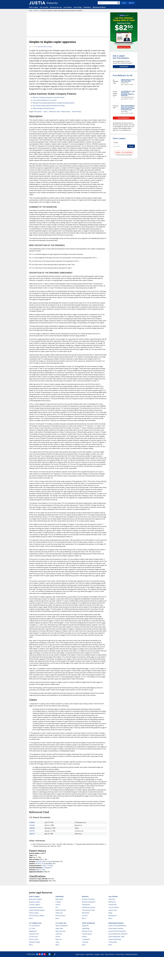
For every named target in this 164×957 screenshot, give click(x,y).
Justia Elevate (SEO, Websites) (117, 934)
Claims (45, 112)
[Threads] (47, 954)
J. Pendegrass (47, 868)
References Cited (54, 112)
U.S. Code (32, 928)
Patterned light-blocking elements (43, 108)
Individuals (60, 896)
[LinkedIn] (37, 954)
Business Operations (88, 902)
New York (59, 939)
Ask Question (124, 66)
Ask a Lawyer (44, 7)
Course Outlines (113, 907)
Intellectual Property (88, 907)
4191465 (32, 825)
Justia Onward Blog (114, 939)
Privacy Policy (120, 954)
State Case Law (60, 931)
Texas (57, 942)
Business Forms (87, 931)
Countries (85, 942)
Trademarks (86, 939)
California (59, 934)
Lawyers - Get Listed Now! (123, 152)
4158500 (32, 822)
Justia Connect (79, 954)
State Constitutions (62, 926)
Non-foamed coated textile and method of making (48, 106)
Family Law (59, 913)
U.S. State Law (61, 923)
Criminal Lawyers (34, 905)
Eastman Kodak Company (45, 46)
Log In (124, 3)
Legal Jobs (85, 926)
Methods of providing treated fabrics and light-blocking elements (53, 103)
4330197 (32, 834)
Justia (30, 10)
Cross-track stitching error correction (45, 100)
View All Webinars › (124, 118)
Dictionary (111, 899)
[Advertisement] (68, 24)
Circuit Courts (33, 937)
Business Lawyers (34, 902)
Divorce (58, 905)
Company (97, 954)
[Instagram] (45, 954)
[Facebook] (42, 954)
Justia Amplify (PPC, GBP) (116, 937)
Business (85, 896)
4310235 (32, 831)
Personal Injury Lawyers (37, 916)
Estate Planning (61, 910)
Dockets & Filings (34, 942)
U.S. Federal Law (35, 923)
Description (38, 112)
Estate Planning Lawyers (37, 910)
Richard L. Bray (40, 863)
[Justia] (37, 2)
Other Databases (88, 923)
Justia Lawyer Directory (115, 928)
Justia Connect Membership (117, 926)
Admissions (112, 902)
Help (102, 954)
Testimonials (112, 942)
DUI (57, 907)
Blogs (110, 913)
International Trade (88, 910)
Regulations (33, 931)
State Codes (59, 928)
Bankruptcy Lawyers (35, 899)
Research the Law (56, 7)
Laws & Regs (77, 7)
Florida (58, 937)
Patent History (65, 112)
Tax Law (84, 916)
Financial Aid (112, 905)
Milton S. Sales (40, 870)
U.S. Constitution (34, 926)
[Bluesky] (50, 954)
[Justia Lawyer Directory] (54, 954)
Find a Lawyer (33, 7)
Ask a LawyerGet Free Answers (121, 56)
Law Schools (67, 7)
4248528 (32, 828)
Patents (36, 10)
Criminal (58, 902)
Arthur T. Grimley (47, 866)
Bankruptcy (59, 899)
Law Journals (112, 910)
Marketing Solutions (99, 7)
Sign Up (131, 3)
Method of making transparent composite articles (48, 97)
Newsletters (87, 7)
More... (31, 918)
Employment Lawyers (36, 907)
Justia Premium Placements (117, 931)
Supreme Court (34, 934)
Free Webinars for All (122, 75)
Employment (86, 905)
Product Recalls (87, 934)
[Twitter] (52, 954)
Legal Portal (89, 954)
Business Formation (88, 899)
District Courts (33, 939)
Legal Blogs (86, 928)
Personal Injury (60, 916)
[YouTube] (40, 954)
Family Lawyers (34, 913)
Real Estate (85, 913)
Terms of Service (110, 954)
